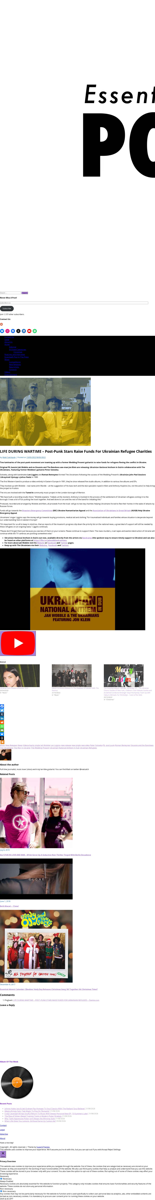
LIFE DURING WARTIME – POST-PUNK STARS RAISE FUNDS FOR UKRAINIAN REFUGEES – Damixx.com (56, 1000)
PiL (104, 745)
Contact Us (9, 337)
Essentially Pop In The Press (17, 357)
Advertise (4, 1134)
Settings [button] (117, 1149)
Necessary (7, 1179)
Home (7, 344)
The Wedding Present (40, 748)
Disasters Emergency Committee (37, 510)
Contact (3, 1125)
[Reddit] (2, 722)
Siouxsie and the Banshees (142, 745)
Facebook (51, 543)
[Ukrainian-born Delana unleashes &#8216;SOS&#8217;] (25, 675)
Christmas (18, 352)
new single (76, 745)
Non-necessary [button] (6, 1189)
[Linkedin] (2, 718)
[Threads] (2, 738)
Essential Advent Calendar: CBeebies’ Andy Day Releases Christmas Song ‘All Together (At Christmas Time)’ (49, 989)
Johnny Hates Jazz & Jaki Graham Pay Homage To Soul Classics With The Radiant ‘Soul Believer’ (45, 1108)
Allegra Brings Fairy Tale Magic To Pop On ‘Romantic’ (27, 1111)
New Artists (14, 367)
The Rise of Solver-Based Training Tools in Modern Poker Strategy (33, 1116)
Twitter (64, 543)
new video (85, 745)
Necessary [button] (4, 1176)
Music (7, 359)
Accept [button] (105, 1149)
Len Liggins (55, 745)
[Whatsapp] (2, 726)
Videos (7, 372)
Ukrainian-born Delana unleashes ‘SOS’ (14, 688)
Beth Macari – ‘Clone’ (9, 906)
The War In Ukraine (22, 748)
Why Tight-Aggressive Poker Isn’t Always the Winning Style (30, 1118)
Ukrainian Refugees (88, 748)
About (2, 1138)
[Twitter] (2, 710)
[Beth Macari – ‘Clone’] (36, 899)
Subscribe (7, 308)
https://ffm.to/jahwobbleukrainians (50, 540)
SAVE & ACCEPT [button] (6, 1199)
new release (66, 745)
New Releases (15, 364)
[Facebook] (2, 706)
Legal (7, 339)
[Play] (18, 643)
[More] (2, 742)
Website (41, 543)
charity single (34, 745)
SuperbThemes (43, 1147)
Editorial (12, 347)
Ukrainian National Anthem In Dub (64, 748)
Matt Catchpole (9, 457)
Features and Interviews (15, 354)
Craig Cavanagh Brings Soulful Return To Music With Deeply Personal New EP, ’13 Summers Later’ (46, 1113)
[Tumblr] (2, 714)
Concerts (13, 369)
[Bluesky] (2, 734)
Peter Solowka (96, 745)
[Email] (2, 730)
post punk (110, 745)
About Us (8, 342)
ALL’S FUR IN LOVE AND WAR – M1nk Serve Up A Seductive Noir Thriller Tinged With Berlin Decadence (45, 855)
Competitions (15, 362)
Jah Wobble (45, 745)
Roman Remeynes (122, 745)
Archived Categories (17, 349)
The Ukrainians (6, 748)
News (20, 745)
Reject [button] (110, 1149)
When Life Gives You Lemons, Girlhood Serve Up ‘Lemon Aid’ (30, 1121)
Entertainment (11, 374)
